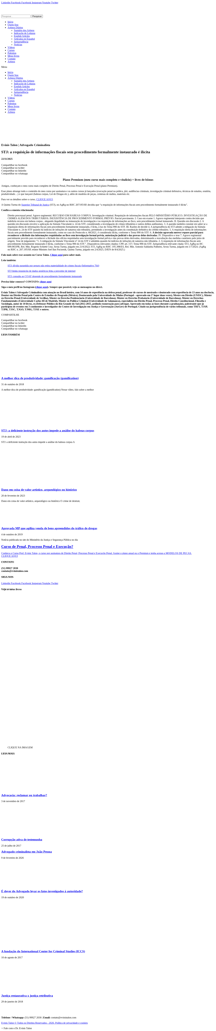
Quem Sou (13, 24)
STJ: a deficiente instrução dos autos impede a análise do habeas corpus (47, 430)
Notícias (18, 44)
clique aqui (45, 281)
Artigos (11, 61)
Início (10, 21)
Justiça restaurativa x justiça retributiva (27, 995)
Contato (11, 58)
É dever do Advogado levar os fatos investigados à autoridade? (42, 891)
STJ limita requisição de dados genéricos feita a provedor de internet (41, 271)
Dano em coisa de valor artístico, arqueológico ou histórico (39, 489)
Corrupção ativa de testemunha (21, 839)
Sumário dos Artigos (24, 30)
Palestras (12, 53)
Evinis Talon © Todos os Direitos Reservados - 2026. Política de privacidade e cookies (44, 1023)
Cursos (11, 50)
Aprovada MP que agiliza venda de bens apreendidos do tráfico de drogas (49, 528)
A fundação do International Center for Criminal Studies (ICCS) (43, 951)
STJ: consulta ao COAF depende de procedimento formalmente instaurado (45, 276)
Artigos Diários (15, 27)
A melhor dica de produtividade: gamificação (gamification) (40, 378)
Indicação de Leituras (24, 33)
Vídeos (11, 47)
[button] (108, 67)
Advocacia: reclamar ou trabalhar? (24, 795)
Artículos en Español (24, 39)
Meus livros (13, 56)
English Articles (22, 36)
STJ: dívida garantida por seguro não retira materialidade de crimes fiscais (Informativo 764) (53, 265)
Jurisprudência (21, 41)
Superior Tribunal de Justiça (35, 204)
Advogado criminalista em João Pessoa (26, 851)
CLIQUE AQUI (44, 199)
